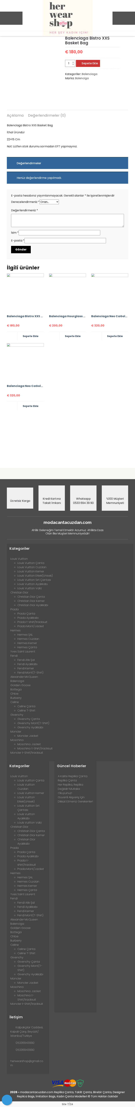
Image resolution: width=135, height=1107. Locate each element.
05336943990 (25, 1043)
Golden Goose (20, 685)
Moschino (17, 740)
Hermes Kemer (27, 643)
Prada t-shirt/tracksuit (32, 622)
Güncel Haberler (71, 765)
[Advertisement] (67, 437)
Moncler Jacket (27, 736)
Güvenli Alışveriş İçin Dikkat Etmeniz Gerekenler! (75, 799)
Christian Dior (19, 592)
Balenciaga (89, 74)
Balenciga (82, 78)
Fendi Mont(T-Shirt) (30, 673)
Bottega (16, 689)
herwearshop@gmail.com (26, 1063)
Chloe (14, 694)
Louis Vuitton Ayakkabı (32, 584)
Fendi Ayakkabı (27, 664)
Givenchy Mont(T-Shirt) (33, 723)
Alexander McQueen (24, 677)
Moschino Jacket (29, 744)
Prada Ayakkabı (27, 618)
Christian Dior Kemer (31, 601)
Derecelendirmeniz (25, 202)
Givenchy (16, 715)
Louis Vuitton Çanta (30, 563)
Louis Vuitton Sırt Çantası (34, 580)
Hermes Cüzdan (28, 639)
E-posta (17, 241)
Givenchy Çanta (28, 719)
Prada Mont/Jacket (30, 626)
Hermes (15, 630)
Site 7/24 (67, 1104)
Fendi (14, 656)
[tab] (15, 116)
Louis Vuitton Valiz (29, 588)
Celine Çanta (26, 706)
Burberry (16, 698)
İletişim (16, 1017)
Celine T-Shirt (26, 710)
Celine (14, 702)
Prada (14, 609)
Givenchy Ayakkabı (30, 727)
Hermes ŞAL (25, 635)
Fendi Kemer (25, 668)
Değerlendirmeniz (24, 210)
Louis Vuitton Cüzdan (31, 567)
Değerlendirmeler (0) (47, 115)
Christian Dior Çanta (31, 597)
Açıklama (15, 115)
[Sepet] (7, 1100)
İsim (15, 233)
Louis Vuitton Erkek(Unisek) (35, 576)
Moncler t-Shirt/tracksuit (26, 753)
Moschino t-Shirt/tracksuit (35, 748)
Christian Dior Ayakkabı (32, 605)
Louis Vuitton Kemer (30, 571)
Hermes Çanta (27, 647)
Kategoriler (19, 548)
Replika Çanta (67, 780)
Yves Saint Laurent (22, 651)
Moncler (15, 732)
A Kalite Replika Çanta (72, 776)
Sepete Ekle (90, 63)
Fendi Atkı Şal (26, 660)
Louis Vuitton (19, 559)
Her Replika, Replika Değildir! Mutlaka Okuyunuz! (70, 789)
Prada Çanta (26, 614)
